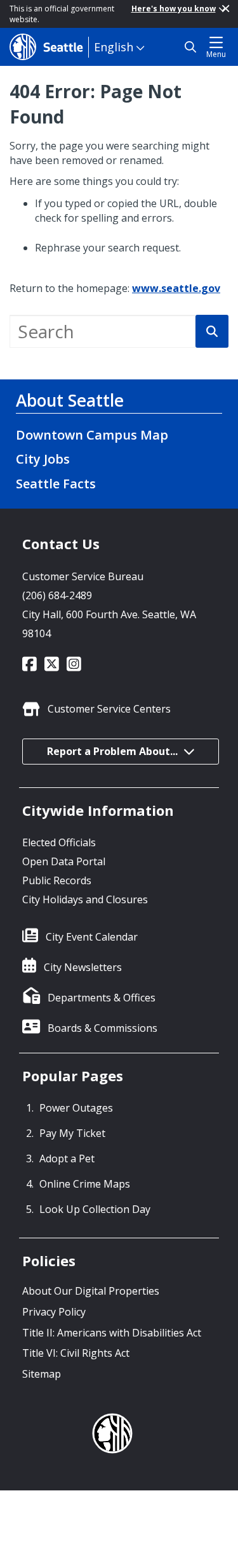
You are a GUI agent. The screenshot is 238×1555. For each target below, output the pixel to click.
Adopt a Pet (67, 1158)
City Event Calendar (92, 937)
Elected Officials (59, 842)
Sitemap (41, 1374)
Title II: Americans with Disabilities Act (111, 1333)
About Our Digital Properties (90, 1291)
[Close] (225, 8)
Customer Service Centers (109, 709)
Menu (216, 54)
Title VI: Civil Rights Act (75, 1353)
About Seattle (70, 400)
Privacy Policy (54, 1312)
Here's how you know (173, 8)
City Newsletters (83, 967)
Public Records (56, 880)
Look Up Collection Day (94, 1209)
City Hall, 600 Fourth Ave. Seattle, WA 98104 (109, 623)
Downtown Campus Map (92, 434)
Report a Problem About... (112, 751)
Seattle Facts (56, 483)
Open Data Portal (63, 861)
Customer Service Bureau (82, 576)
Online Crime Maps (84, 1184)
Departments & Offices (101, 998)
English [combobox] (113, 46)
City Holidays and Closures (85, 899)
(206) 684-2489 (57, 595)
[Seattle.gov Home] (49, 47)
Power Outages (76, 1108)
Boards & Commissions (102, 1028)
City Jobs (43, 458)
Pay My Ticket (72, 1133)
